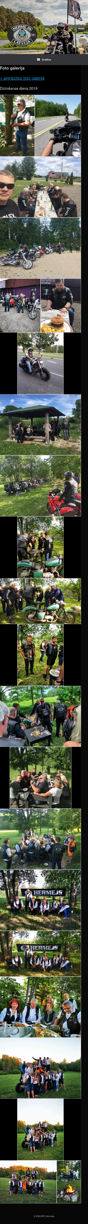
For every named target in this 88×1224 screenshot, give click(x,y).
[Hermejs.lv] (22, 35)
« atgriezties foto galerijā (22, 78)
